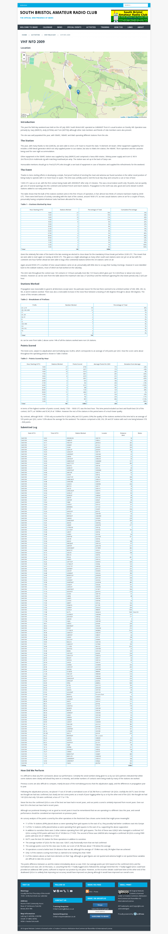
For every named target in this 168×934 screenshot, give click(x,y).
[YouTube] (71, 891)
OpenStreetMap (133, 117)
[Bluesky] (54, 891)
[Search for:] (135, 5)
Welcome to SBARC (29, 27)
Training (105, 27)
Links (130, 27)
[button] (78, 92)
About (141, 27)
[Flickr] (61, 891)
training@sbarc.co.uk (66, 909)
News (59, 27)
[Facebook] (57, 891)
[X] (67, 891)
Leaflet (123, 117)
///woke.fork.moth (32, 921)
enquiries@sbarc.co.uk (66, 916)
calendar (44, 896)
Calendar (47, 27)
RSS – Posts (93, 892)
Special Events (74, 27)
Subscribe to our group (100, 909)
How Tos (118, 27)
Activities (91, 27)
